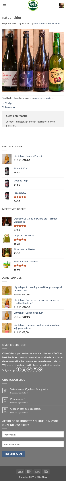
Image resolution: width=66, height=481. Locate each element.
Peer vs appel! (17, 398)
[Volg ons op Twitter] (29, 369)
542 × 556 (39, 23)
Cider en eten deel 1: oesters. (25, 408)
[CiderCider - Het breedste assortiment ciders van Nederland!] (33, 5)
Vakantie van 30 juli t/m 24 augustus (29, 389)
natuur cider (53, 23)
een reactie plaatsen (44, 98)
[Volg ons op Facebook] (18, 369)
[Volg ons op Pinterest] (40, 369)
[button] (4, 5)
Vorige (7, 103)
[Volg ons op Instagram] (24, 369)
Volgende (8, 106)
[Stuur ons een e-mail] (35, 369)
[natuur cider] (33, 60)
